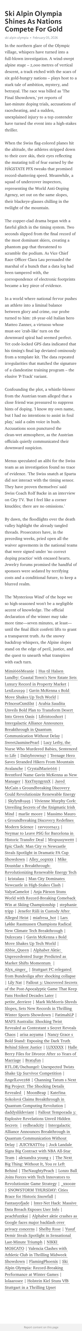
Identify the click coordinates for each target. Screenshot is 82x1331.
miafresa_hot (44, 917)
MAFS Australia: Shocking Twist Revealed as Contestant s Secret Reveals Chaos (41, 1028)
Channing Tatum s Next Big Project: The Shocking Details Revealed (41, 1086)
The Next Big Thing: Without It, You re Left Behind (39, 1164)
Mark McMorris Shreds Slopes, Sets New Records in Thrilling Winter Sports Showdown (41, 1008)
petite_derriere (18, 1001)
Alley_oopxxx (41, 859)
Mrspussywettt (61, 839)
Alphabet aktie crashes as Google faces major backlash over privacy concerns (41, 1223)
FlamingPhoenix (43, 1261)
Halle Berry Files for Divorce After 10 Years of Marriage (41, 1054)
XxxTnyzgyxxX (38, 781)
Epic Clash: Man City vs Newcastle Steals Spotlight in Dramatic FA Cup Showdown (37, 853)
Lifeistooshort (51, 716)
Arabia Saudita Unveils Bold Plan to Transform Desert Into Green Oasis (39, 710)
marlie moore (30, 813)
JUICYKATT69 (32, 1144)
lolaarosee (14, 1280)
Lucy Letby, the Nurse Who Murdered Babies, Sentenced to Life (41, 749)
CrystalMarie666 (42, 768)
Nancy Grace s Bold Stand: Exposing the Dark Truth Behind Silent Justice (39, 1041)
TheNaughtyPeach (38, 1170)
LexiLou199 (15, 690)
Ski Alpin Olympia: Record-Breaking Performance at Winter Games (37, 1268)
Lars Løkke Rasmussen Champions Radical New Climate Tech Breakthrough (38, 924)
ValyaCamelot (17, 891)
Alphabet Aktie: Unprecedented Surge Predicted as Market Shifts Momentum (36, 957)
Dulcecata (13, 937)
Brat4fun (33, 1060)
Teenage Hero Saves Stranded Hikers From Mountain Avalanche (40, 762)
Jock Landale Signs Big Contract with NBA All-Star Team (39, 1151)
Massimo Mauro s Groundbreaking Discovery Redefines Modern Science (41, 820)
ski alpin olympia (16, 38)
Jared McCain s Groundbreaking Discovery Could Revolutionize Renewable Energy (40, 788)
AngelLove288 (17, 1079)
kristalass (16, 878)
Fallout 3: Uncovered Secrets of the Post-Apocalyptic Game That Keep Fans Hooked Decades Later (41, 989)
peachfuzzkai (16, 1216)
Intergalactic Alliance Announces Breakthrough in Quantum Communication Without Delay (34, 730)
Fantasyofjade (17, 1203)
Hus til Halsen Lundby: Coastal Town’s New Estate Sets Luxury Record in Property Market (41, 678)
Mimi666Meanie (19, 671)
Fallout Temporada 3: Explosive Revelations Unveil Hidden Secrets (41, 1119)
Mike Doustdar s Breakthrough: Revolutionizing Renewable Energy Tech (41, 866)
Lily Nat (15, 982)
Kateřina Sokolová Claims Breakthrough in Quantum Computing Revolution (36, 1099)
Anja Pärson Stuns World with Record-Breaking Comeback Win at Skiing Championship (41, 898)
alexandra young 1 (35, 1157)
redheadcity (33, 1125)
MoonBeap (36, 1092)
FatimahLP (64, 1014)
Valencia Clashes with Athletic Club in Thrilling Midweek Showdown (36, 1255)
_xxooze (68, 1183)
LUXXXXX (55, 1047)
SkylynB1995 (19, 800)
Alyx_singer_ (16, 969)
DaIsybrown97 (33, 755)
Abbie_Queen (17, 950)
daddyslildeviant (19, 1112)
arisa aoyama (31, 1034)
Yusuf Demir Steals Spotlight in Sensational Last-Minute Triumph (40, 1236)
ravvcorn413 (48, 826)
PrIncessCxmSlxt (19, 703)
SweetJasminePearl (22, 742)
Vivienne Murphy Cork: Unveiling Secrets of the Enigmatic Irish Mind (41, 807)
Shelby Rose (50, 1229)
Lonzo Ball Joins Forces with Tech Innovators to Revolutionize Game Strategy (41, 1177)
